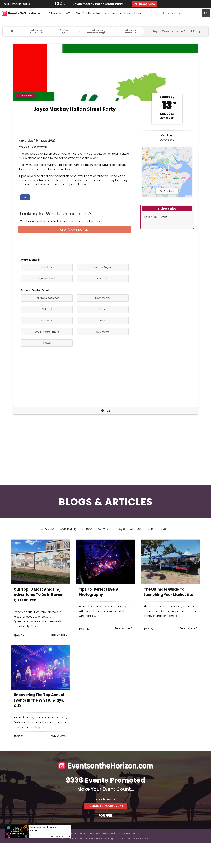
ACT (69, 13)
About (74, 833)
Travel (162, 529)
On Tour (135, 529)
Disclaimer (108, 833)
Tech (149, 529)
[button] (25, 197)
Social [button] (47, 343)
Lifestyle (119, 529)
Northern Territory (117, 13)
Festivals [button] (46, 320)
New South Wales (88, 13)
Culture (87, 529)
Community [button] (102, 298)
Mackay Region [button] (102, 267)
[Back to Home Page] (10, 31)
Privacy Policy (122, 833)
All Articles (48, 529)
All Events (55, 13)
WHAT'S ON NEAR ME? (74, 230)
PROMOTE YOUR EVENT (106, 806)
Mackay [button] (47, 267)
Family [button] (102, 309)
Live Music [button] (102, 332)
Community (68, 529)
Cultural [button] (47, 309)
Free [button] (103, 320)
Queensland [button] (47, 278)
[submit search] (205, 13)
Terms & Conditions (89, 833)
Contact (136, 833)
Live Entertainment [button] (47, 332)
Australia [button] (102, 278)
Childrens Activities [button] (47, 298)
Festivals (103, 529)
